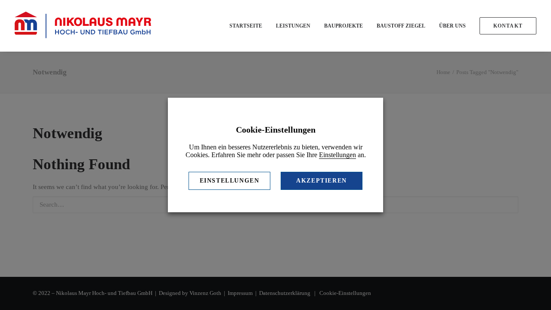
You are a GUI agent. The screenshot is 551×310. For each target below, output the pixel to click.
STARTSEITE (245, 26)
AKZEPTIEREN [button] (321, 180)
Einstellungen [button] (337, 154)
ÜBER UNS (452, 26)
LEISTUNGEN (293, 26)
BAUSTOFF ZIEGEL (401, 26)
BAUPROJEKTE (343, 26)
